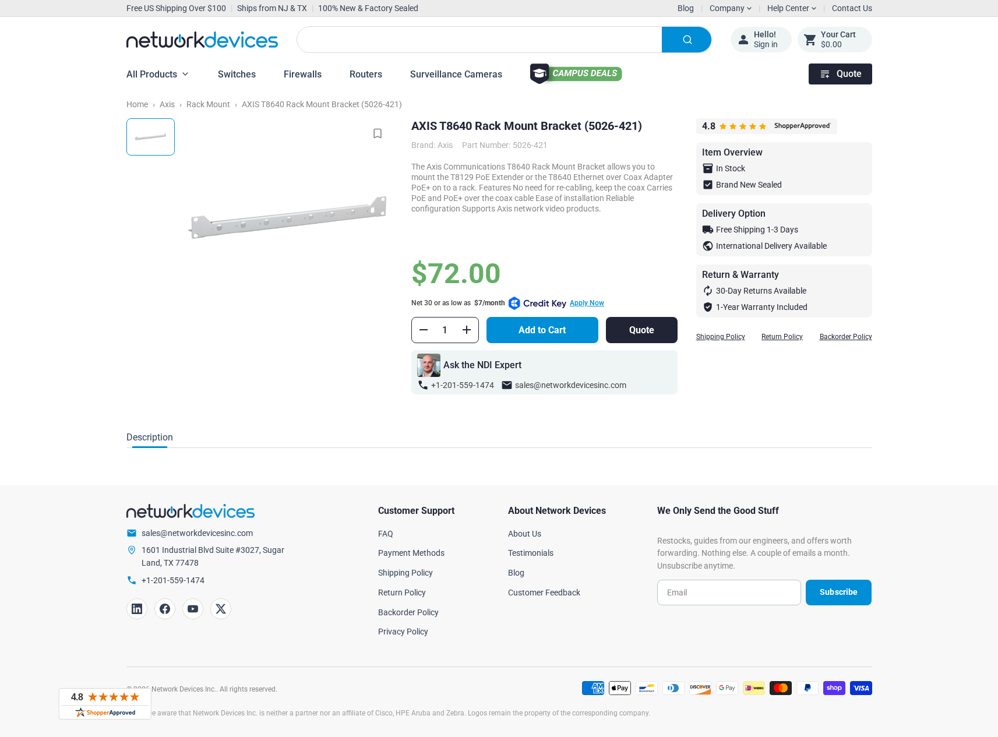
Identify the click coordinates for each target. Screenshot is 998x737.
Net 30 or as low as (507, 303)
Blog (686, 8)
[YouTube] (192, 608)
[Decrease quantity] (424, 330)
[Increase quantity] (467, 330)
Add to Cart (542, 330)
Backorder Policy (846, 337)
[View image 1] (150, 137)
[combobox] (504, 39)
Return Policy (782, 337)
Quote (849, 73)
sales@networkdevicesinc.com (570, 385)
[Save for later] (377, 133)
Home (137, 104)
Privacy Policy (403, 631)
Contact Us (852, 8)
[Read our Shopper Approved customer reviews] (104, 704)
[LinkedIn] (136, 608)
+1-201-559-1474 (462, 385)
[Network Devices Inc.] (202, 39)
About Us (524, 533)
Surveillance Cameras (456, 74)
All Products (151, 74)
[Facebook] (164, 608)
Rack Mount (208, 104)
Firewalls (303, 74)
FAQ (385, 533)
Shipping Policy (720, 337)
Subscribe (839, 592)
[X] (220, 608)
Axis (167, 104)
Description (149, 437)
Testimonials (530, 553)
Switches (237, 74)
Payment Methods (411, 553)
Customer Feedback (544, 592)
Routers (366, 74)
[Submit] (686, 39)
